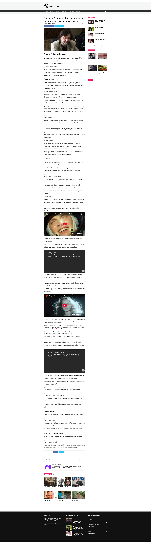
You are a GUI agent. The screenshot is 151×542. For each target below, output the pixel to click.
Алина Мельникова (48, 23)
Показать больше (97, 45)
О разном (78, 11)
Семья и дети (64, 11)
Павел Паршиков (47, 500)
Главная (46, 11)
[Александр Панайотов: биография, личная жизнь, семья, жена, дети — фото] (91, 35)
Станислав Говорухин (60, 285)
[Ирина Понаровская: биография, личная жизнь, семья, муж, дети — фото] (91, 29)
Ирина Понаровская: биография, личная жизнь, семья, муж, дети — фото (100, 28)
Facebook (103, 0)
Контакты (99, 0)
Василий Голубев (75, 486)
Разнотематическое (91, 529)
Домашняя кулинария (92, 528)
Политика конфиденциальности (101, 540)
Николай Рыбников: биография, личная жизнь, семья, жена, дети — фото (53, 458)
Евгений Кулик (75, 500)
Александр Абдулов (52, 328)
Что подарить (90, 70)
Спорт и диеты (91, 526)
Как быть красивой (101, 58)
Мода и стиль (90, 58)
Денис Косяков (61, 500)
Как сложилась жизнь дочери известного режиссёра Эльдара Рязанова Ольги (64, 487)
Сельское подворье (91, 522)
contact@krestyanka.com (56, 526)
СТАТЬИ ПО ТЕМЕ (48, 474)
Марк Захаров (60, 325)
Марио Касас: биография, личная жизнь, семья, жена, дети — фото (100, 40)
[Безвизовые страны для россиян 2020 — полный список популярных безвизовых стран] (91, 22)
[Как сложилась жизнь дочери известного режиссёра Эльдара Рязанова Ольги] (64, 481)
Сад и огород (100, 70)
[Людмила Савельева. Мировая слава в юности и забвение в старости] (50, 481)
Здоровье (51, 11)
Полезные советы (91, 533)
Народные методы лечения (93, 524)
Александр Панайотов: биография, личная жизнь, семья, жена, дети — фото (100, 34)
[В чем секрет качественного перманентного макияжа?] (102, 56)
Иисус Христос (67, 246)
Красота (57, 11)
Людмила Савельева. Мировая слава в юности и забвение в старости (50, 487)
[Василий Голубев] (78, 481)
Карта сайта (93, 540)
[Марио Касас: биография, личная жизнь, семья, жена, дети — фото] (91, 41)
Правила (95, 0)
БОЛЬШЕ (55, 474)
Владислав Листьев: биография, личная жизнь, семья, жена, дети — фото (75, 458)
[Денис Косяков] (64, 495)
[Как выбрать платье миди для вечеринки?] (92, 56)
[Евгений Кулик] (78, 495)
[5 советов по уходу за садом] (102, 68)
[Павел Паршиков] (50, 495)
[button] (105, 11)
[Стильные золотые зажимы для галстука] (92, 68)
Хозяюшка (72, 11)
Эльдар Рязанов (51, 285)
